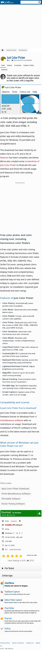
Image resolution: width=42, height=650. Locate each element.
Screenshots (17, 65)
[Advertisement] (21, 26)
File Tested (9, 568)
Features (9, 65)
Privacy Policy (5, 643)
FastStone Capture (12, 591)
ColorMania (9, 582)
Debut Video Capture (13, 599)
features (4, 157)
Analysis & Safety (28, 65)
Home (3, 65)
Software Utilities (11, 50)
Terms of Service (18, 643)
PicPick (8, 628)
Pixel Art (8, 618)
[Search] (39, 3)
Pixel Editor (9, 608)
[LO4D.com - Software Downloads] (2, 50)
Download (4, 69)
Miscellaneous (23, 50)
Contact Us (30, 643)
